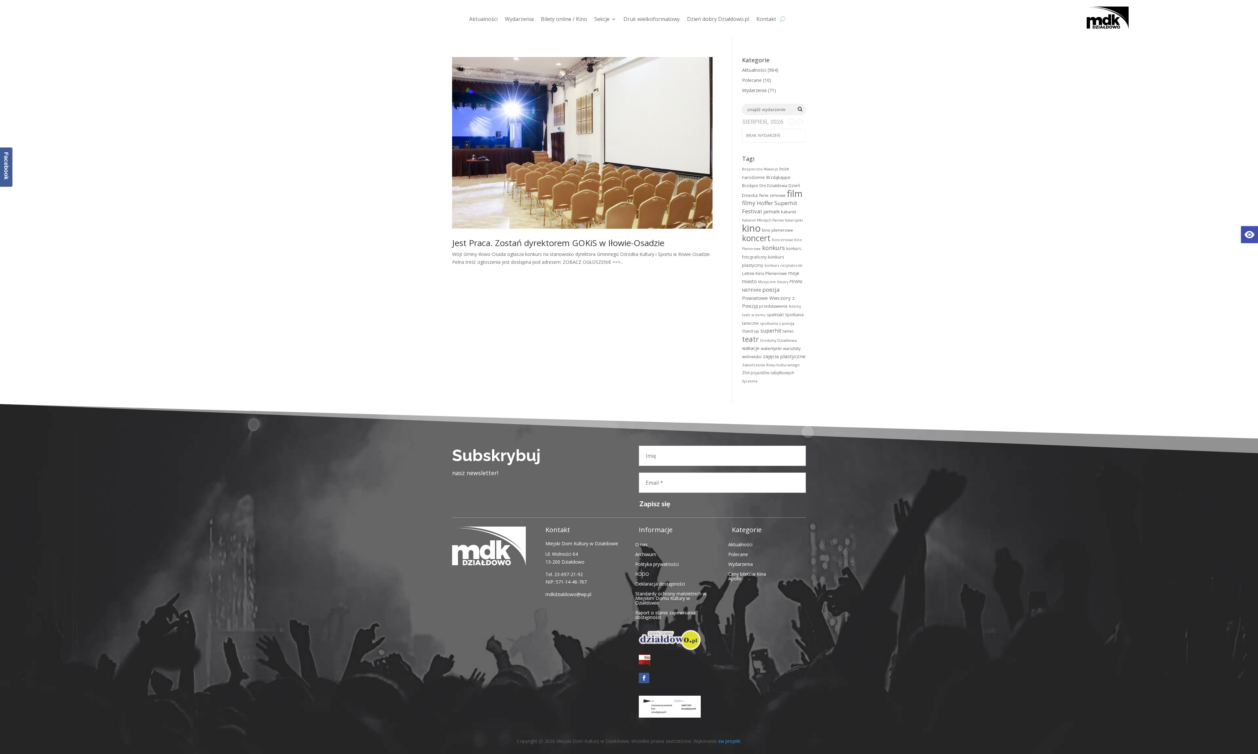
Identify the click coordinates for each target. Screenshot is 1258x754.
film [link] (795, 193)
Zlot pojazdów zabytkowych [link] (768, 373)
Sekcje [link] (602, 19)
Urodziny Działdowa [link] (778, 340)
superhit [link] (770, 330)
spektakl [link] (775, 315)
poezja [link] (770, 289)
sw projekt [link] (729, 741)
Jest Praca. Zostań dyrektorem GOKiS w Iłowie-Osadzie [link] (558, 243)
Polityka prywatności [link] (657, 564)
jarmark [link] (771, 211)
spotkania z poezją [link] (777, 323)
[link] (1249, 234)
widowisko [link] (752, 356)
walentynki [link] (771, 348)
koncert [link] (756, 238)
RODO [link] (642, 573)
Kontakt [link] (766, 19)
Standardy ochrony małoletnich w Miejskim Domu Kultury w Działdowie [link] (670, 597)
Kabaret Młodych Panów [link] (763, 220)
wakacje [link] (750, 348)
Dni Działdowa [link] (773, 185)
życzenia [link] (749, 380)
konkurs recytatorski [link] (783, 265)
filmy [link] (748, 203)
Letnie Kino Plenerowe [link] (764, 273)
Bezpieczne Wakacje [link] (760, 169)
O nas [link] (641, 544)
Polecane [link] (752, 80)
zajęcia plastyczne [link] (784, 356)
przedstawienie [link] (773, 306)
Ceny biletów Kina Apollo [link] (747, 576)
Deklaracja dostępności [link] (660, 583)
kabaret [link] (788, 212)
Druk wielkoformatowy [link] (651, 19)
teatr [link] (750, 339)
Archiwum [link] (645, 554)
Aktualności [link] (483, 19)
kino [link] (751, 228)
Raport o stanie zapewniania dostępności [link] (665, 614)
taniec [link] (788, 331)
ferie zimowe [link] (772, 195)
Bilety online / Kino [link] (564, 19)
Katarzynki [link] (794, 220)
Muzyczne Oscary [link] (773, 282)
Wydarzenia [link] (519, 19)
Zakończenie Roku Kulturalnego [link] (771, 364)
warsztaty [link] (792, 348)
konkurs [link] (773, 247)
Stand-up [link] (750, 331)
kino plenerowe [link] (777, 230)
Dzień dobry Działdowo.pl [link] (718, 19)
